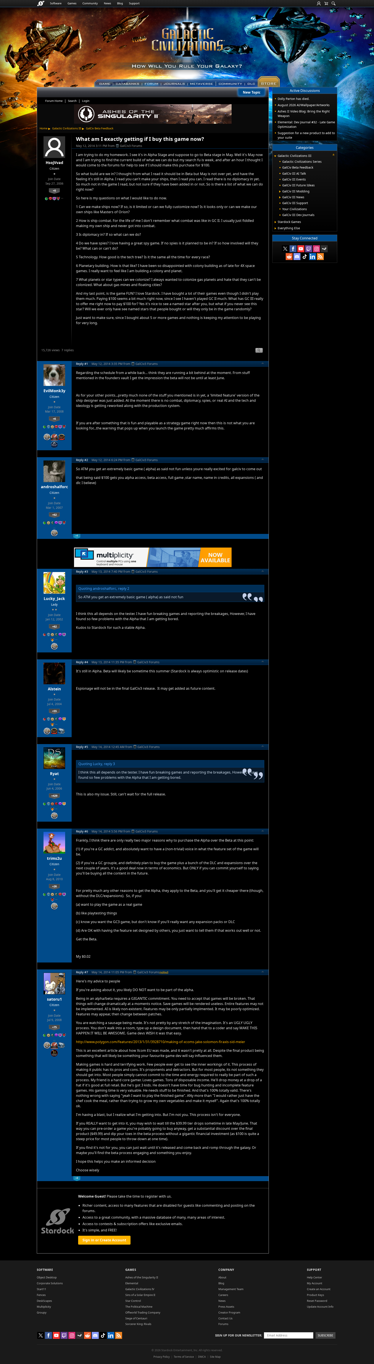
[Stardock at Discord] (297, 256)
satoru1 (54, 999)
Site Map (215, 1357)
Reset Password (317, 1301)
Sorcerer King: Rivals (138, 1324)
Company (226, 1270)
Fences (41, 1295)
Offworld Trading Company (142, 1312)
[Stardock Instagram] (316, 249)
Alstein (54, 688)
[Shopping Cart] (326, 3)
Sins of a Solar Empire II (140, 1295)
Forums (223, 1324)
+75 (54, 1027)
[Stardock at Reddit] (289, 256)
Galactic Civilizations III (66, 128)
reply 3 (109, 763)
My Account (314, 1283)
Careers (223, 1295)
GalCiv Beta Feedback (99, 128)
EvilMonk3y (54, 390)
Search (72, 101)
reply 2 (123, 588)
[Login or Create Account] (319, 3)
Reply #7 (82, 972)
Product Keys (315, 1295)
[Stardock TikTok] (305, 256)
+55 (54, 711)
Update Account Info (320, 1307)
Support (134, 3)
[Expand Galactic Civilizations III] (275, 156)
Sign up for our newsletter (238, 1335)
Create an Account (318, 1289)
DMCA (202, 1357)
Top (262, 363)
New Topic (251, 92)
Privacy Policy (161, 1357)
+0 (54, 190)
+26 (54, 886)
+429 (54, 796)
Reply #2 (82, 460)
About (222, 1277)
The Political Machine (138, 1307)
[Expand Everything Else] (275, 228)
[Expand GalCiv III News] (280, 197)
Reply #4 (82, 662)
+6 (54, 419)
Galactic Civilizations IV (139, 1289)
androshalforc (54, 486)
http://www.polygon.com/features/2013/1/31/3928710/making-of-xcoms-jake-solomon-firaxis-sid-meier (160, 1041)
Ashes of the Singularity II (141, 1277)
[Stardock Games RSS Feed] (320, 256)
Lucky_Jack (54, 598)
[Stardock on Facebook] (293, 249)
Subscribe (325, 1335)
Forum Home (54, 101)
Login (85, 101)
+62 (54, 515)
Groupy (42, 1312)
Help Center (314, 1277)
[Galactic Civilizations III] (187, 45)
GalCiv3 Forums (131, 146)
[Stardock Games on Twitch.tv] (309, 249)
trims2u (54, 858)
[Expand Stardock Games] (275, 222)
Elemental (131, 1283)
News (107, 3)
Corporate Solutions (50, 1283)
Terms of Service (184, 1357)
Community (90, 3)
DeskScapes (44, 1301)
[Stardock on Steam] (324, 249)
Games (72, 3)
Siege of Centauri (136, 1318)
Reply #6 (82, 831)
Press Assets (226, 1307)
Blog (120, 3)
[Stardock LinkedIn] (312, 256)
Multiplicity (44, 1307)
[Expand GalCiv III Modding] (280, 191)
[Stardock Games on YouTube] (301, 249)
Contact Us (225, 1318)
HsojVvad (54, 162)
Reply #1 (82, 364)
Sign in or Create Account (104, 1240)
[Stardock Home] (40, 3)
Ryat (54, 773)
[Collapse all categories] (333, 155)
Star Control (133, 1301)
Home (43, 128)
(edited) (164, 972)
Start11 (41, 1289)
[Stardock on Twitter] (285, 249)
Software (55, 3)
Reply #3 (82, 571)
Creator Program (229, 1312)
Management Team (230, 1289)
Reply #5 (82, 747)
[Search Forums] (333, 3)
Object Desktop (47, 1277)
